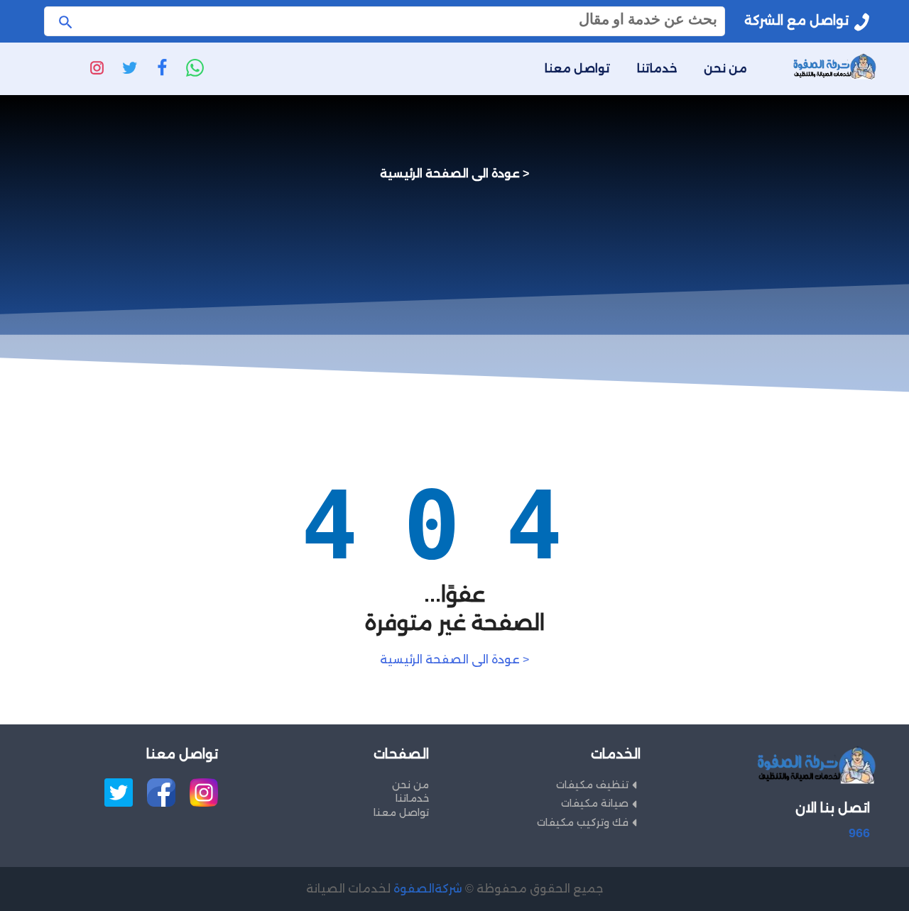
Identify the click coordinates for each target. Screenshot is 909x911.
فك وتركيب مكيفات (582, 822)
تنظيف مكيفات (592, 784)
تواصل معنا (577, 68)
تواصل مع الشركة (796, 20)
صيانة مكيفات (594, 803)
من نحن (725, 68)
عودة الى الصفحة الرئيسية (450, 173)
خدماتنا (657, 68)
